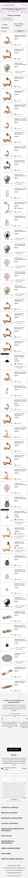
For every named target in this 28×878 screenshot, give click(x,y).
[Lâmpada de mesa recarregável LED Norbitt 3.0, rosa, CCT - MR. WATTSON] (14, 488)
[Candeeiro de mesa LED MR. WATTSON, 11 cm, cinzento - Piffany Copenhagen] (14, 404)
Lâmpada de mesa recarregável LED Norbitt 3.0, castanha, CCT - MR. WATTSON (20, 286)
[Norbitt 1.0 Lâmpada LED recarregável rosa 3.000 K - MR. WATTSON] (14, 276)
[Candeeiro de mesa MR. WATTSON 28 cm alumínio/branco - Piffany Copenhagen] (14, 346)
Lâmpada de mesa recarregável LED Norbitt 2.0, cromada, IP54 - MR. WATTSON (20, 231)
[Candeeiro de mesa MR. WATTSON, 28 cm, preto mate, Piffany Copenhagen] (14, 165)
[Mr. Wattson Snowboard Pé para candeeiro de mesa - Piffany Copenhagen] (14, 672)
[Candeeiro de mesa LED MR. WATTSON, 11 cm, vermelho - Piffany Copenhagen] (14, 123)
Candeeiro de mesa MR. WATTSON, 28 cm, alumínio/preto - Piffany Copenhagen (19, 328)
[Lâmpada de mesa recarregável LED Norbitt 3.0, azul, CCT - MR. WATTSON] (14, 179)
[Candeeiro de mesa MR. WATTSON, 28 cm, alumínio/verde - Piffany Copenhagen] (14, 418)
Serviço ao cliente (9, 813)
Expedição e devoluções (11, 818)
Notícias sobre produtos (12, 859)
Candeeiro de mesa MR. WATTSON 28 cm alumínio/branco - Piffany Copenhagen (19, 342)
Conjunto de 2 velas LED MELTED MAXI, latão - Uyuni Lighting (20, 626)
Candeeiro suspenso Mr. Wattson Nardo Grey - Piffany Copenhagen (20, 512)
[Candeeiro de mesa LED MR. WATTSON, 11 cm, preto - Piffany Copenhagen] (14, 109)
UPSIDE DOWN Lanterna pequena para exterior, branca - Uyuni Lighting (19, 584)
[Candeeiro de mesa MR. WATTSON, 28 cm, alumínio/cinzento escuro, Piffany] (14, 304)
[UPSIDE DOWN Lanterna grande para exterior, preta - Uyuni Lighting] (14, 502)
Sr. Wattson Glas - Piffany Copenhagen (19, 654)
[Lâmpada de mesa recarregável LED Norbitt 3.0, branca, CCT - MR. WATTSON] (14, 262)
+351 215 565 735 (17, 870)
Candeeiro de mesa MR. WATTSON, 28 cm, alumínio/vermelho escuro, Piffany (20, 133)
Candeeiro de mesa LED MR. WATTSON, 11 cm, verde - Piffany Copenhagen (20, 147)
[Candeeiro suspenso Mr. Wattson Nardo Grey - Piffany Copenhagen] (14, 517)
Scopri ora (17, 9)
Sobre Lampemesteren (10, 848)
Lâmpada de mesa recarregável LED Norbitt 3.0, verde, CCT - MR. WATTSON (20, 63)
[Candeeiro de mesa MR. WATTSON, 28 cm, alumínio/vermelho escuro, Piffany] (14, 137)
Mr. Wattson (6, 19)
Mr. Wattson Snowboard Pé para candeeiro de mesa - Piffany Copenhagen (20, 668)
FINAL (13, 11)
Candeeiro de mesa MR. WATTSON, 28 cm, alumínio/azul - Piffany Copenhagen (19, 442)
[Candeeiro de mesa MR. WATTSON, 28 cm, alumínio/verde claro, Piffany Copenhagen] (14, 460)
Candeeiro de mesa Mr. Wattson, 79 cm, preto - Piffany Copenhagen (19, 542)
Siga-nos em (6, 836)
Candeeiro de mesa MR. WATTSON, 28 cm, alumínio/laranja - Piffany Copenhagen (19, 50)
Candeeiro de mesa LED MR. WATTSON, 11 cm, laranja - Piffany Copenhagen (20, 372)
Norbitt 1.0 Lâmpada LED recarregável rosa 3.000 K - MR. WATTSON (20, 272)
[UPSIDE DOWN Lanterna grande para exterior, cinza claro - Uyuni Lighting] (14, 221)
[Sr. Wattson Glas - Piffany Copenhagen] (14, 658)
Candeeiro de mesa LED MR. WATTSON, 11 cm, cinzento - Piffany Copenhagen (20, 400)
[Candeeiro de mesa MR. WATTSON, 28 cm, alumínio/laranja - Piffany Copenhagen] (14, 54)
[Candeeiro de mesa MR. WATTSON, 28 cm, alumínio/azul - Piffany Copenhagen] (14, 446)
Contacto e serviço (9, 807)
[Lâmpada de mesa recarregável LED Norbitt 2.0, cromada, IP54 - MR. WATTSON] (14, 235)
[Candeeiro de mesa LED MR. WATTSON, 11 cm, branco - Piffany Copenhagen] (14, 40)
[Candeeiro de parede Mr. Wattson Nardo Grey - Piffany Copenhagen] (14, 390)
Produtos (5, 24)
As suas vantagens (9, 823)
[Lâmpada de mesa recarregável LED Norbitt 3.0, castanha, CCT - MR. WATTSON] (14, 290)
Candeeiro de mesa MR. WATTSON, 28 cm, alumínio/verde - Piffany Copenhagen (19, 414)
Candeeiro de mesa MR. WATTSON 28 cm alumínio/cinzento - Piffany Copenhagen (20, 91)
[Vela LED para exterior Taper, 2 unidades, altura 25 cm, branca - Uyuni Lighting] (14, 193)
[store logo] (10, 5)
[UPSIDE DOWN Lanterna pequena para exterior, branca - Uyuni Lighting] (14, 588)
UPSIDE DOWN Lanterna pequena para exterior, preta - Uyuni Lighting (20, 640)
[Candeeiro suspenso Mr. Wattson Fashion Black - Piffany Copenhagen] (14, 361)
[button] (11, 44)
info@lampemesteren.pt (14, 872)
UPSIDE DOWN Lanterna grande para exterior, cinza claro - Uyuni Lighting (20, 217)
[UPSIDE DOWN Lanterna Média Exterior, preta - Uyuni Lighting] (14, 560)
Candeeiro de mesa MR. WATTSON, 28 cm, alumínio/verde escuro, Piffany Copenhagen (19, 77)
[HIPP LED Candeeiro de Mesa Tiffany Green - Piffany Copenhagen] (14, 207)
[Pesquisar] (23, 5)
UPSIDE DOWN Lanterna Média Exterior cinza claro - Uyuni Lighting (20, 570)
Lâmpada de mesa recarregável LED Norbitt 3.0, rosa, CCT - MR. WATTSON (20, 484)
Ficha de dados (20, 208)
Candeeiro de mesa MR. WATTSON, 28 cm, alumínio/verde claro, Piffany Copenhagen (20, 456)
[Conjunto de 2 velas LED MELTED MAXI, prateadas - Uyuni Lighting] (14, 616)
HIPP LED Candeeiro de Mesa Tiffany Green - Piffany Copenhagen (20, 203)
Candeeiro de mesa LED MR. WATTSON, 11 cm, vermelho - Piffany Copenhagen (20, 119)
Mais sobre (6, 854)
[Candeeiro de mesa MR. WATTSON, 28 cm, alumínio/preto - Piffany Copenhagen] (14, 332)
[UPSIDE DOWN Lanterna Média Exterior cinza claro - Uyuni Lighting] (14, 574)
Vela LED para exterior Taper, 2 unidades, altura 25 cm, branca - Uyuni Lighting (20, 189)
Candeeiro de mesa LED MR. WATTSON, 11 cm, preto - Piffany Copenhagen (20, 105)
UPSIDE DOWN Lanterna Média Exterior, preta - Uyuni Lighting (20, 556)
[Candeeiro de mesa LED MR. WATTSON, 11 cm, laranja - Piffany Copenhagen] (14, 377)
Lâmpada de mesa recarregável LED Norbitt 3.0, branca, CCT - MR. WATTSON (20, 258)
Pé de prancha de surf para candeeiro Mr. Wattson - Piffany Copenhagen (20, 682)
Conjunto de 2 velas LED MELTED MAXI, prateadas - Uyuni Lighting (20, 612)
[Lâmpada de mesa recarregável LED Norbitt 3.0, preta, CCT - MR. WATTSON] (14, 602)
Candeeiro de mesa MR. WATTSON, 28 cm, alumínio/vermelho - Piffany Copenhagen (20, 314)
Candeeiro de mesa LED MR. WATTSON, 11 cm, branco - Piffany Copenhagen (20, 36)
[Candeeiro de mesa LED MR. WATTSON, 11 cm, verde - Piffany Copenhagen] (14, 151)
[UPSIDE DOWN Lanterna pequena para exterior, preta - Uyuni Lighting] (14, 644)
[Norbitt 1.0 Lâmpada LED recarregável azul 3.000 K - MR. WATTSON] (14, 249)
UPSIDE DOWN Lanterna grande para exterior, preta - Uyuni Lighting (20, 498)
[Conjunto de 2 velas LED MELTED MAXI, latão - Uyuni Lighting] (14, 630)
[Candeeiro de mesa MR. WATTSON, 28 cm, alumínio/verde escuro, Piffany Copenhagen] (14, 82)
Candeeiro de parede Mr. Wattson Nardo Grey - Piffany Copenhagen (20, 386)
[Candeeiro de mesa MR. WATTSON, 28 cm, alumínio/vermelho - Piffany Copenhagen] (14, 318)
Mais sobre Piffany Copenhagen (18, 24)
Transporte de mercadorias (7, 842)
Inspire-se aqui (13, 749)
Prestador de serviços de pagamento (12, 830)
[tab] (14, 807)
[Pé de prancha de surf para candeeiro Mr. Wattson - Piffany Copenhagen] (14, 686)
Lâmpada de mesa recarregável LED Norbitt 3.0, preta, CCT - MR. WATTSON (20, 598)
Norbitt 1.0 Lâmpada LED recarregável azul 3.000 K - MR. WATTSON (20, 244)
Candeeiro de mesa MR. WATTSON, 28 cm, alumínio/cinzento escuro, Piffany (19, 300)
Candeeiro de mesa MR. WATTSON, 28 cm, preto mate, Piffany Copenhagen (20, 161)
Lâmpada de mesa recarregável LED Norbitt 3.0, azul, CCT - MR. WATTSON (20, 175)
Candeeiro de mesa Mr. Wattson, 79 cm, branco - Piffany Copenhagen (19, 528)
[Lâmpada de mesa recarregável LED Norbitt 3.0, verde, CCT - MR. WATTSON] (14, 68)
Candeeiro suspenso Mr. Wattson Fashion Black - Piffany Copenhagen (19, 356)
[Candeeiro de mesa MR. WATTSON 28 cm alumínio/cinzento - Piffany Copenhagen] (14, 95)
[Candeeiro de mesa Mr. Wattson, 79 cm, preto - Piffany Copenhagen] (14, 546)
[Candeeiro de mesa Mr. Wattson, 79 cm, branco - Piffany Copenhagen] (14, 532)
